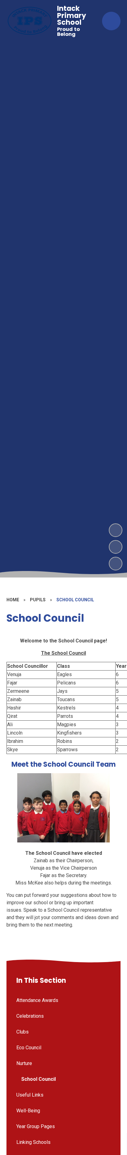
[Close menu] (111, 21)
